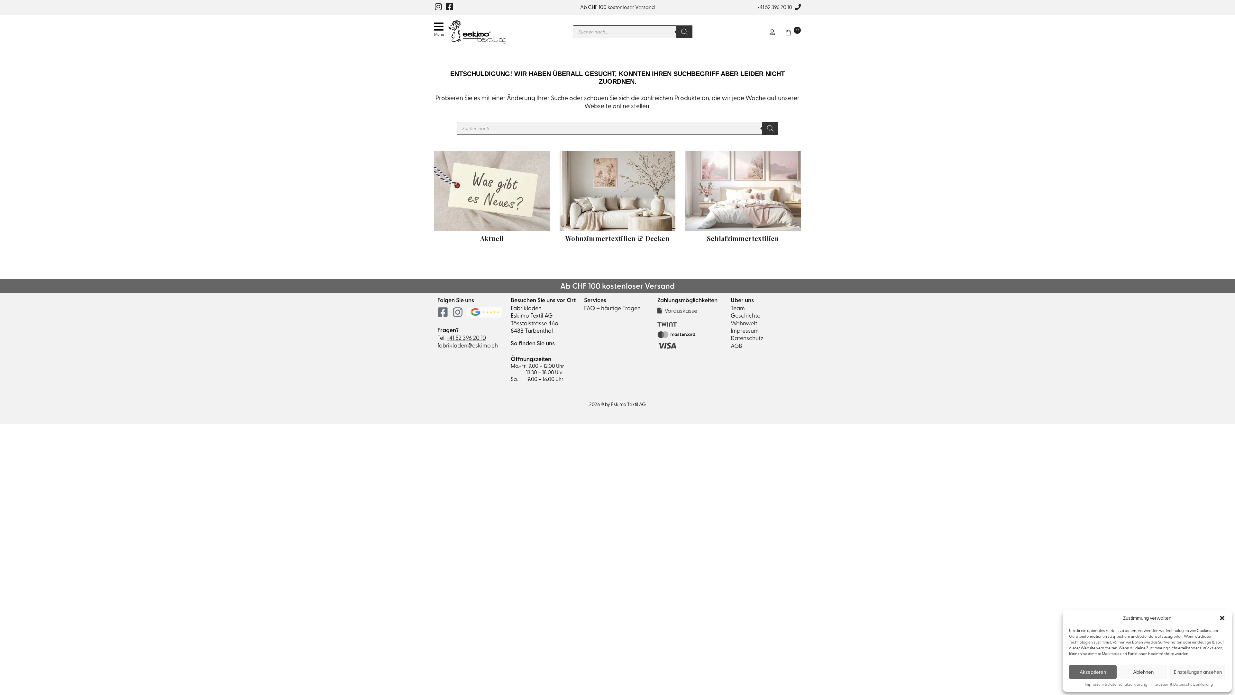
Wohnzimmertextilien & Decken (617, 238)
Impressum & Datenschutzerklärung (1116, 684)
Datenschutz (747, 338)
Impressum (745, 330)
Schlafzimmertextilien (743, 238)
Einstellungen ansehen (1198, 672)
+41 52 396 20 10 (774, 7)
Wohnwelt (744, 323)
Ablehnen (1143, 672)
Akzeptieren (1093, 672)
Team (738, 308)
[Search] (684, 31)
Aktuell (492, 238)
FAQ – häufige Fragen (612, 308)
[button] (1222, 618)
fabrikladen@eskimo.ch (467, 345)
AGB (736, 345)
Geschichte (745, 315)
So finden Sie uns (533, 343)
